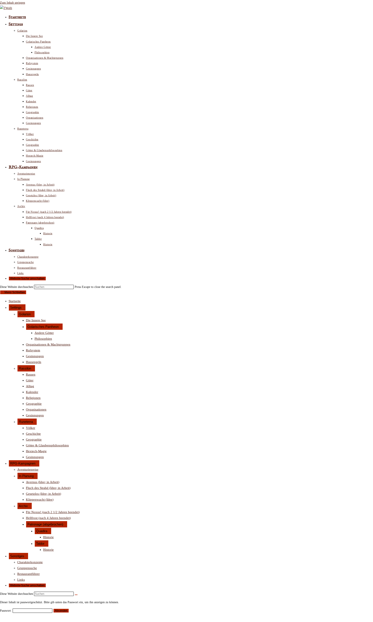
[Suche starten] (76, 594)
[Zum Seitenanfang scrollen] (1, 619)
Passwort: (6, 610)
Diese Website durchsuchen (17, 287)
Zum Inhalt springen (12, 2)
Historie (48, 537)
